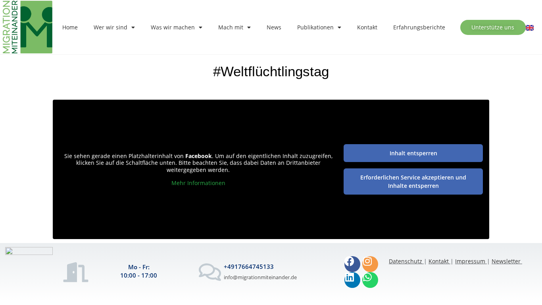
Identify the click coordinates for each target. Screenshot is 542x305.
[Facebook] (352, 264)
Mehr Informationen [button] (198, 183)
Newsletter (506, 261)
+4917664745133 (249, 266)
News (274, 27)
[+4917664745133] (210, 272)
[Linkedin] (352, 280)
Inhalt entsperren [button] (413, 153)
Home (70, 27)
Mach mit (230, 27)
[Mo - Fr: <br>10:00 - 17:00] (76, 272)
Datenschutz (405, 261)
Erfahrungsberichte (419, 27)
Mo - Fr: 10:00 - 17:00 (138, 271)
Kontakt (367, 27)
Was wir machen (173, 27)
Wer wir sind (110, 27)
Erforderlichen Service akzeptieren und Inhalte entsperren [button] (413, 181)
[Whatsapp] (370, 280)
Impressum (470, 261)
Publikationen (315, 27)
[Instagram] (370, 264)
